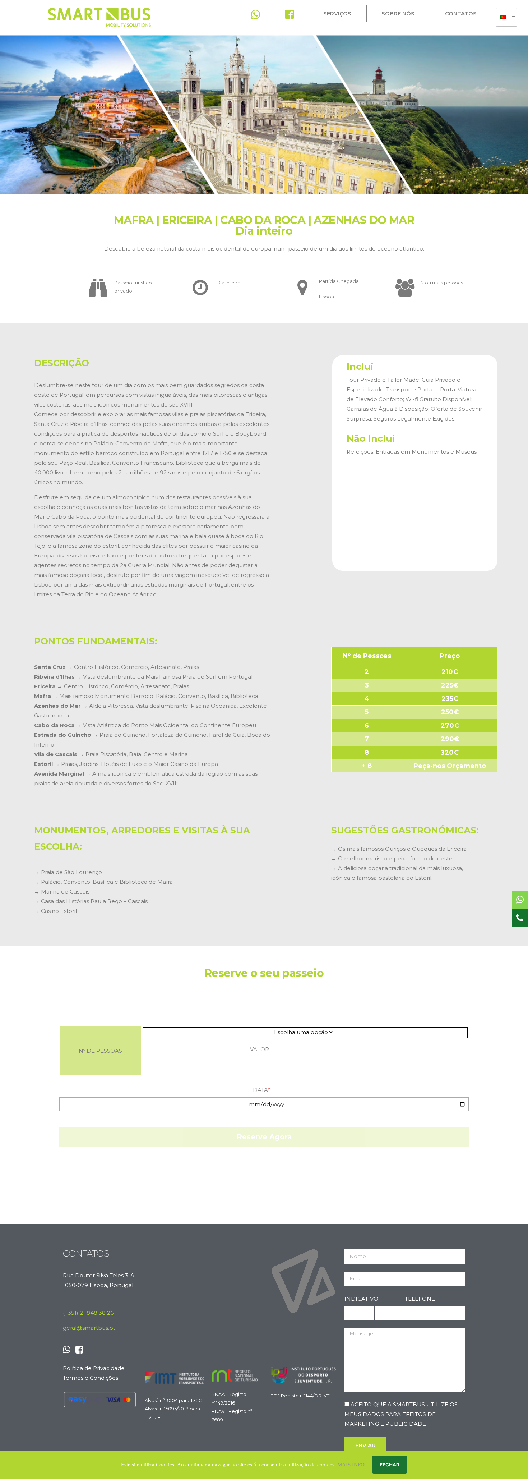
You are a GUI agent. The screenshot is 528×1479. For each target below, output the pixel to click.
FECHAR (389, 1464)
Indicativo (359, 1298)
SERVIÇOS (337, 13)
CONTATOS (461, 13)
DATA (261, 1090)
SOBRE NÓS (397, 13)
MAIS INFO (351, 1464)
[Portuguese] (504, 17)
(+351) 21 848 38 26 (88, 1312)
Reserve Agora (264, 1137)
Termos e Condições (90, 1377)
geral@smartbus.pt (89, 1327)
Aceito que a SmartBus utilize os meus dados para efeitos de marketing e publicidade (401, 1414)
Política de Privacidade (94, 1368)
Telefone (420, 1298)
